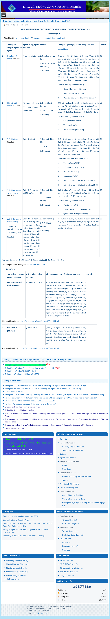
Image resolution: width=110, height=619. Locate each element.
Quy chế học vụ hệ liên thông (73, 499)
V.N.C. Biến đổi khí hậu (69, 564)
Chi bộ (64, 465)
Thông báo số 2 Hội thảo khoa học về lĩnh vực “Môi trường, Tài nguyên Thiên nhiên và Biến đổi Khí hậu (45, 386)
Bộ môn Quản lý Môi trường (17, 572)
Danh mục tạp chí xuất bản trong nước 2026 (20, 516)
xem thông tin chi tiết (24, 38)
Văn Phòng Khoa (12, 579)
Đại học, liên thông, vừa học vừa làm (76, 477)
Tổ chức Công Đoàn (70, 520)
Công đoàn (66, 469)
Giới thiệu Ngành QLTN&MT (73, 447)
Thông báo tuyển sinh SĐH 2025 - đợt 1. (21, 371)
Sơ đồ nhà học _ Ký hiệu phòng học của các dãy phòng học (29, 453)
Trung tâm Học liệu (67, 576)
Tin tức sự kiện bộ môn (69, 488)
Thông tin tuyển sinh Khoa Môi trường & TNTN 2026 (25, 365)
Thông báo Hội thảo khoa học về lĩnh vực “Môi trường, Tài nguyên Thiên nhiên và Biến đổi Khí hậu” (44, 389)
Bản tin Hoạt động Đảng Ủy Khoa (16, 520)
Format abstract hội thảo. (14, 428)
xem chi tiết (63, 49)
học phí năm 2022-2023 (36, 265)
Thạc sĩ (65, 480)
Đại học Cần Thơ (66, 561)
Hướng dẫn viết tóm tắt (14, 392)
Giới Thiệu (66, 543)
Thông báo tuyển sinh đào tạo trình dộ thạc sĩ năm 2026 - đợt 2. (30, 368)
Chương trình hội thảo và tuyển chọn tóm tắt (22, 407)
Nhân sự (63, 454)
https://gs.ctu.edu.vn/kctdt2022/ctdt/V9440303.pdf (39, 321)
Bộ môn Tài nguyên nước (16, 576)
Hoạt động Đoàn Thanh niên (73, 535)
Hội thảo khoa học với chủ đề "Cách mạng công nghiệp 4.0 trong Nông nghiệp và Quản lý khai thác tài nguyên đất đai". (51, 398)
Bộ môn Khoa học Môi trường (17, 564)
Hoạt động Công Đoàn (70, 524)
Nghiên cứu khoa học (68, 458)
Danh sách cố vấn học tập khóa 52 (19, 439)
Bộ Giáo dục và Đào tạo (69, 572)
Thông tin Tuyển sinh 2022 (72, 450)
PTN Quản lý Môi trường (69, 484)
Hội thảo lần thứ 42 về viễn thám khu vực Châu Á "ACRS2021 (29, 401)
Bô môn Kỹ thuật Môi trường (17, 561)
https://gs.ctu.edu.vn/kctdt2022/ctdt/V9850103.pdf (39, 348)
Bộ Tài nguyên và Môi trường (71, 568)
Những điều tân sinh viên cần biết (19, 450)
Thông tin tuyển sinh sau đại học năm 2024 (22, 374)
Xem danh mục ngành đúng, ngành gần (49, 38)
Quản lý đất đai (13, 139)
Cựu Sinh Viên (65, 539)
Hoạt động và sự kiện (70, 546)
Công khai (66, 550)
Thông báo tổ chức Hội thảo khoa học (19, 410)
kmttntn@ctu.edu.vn (39, 613)
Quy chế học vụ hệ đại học (72, 495)
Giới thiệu (63, 439)
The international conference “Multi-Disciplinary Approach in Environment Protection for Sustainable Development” (52, 419)
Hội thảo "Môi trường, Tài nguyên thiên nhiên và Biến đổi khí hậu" (30, 404)
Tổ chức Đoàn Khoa (70, 531)
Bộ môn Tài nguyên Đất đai (16, 568)
